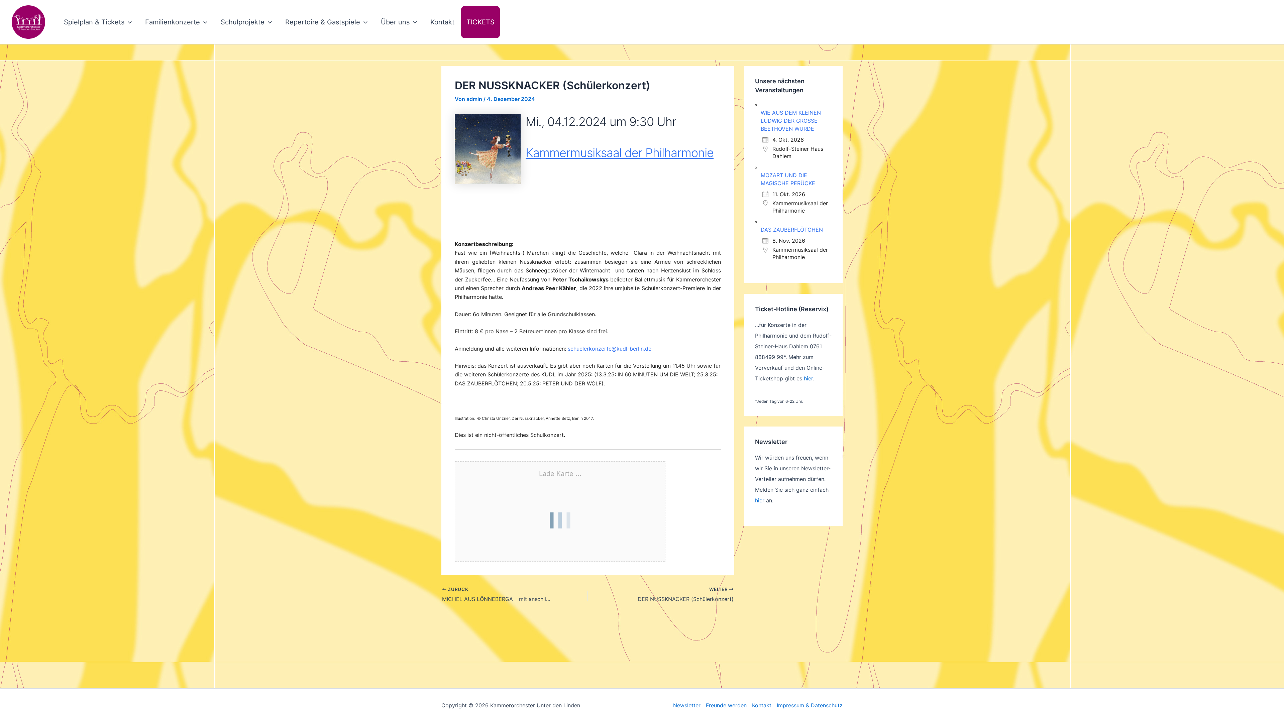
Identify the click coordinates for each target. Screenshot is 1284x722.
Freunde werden (726, 705)
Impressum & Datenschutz (810, 705)
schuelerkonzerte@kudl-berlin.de (609, 348)
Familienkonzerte (172, 22)
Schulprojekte (242, 22)
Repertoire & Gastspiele (322, 22)
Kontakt (442, 22)
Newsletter (687, 705)
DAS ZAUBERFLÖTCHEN (792, 229)
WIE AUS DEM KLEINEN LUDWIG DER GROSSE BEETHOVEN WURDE (791, 120)
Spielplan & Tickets (94, 22)
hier (808, 378)
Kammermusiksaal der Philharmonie (620, 152)
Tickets (480, 22)
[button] (128, 22)
